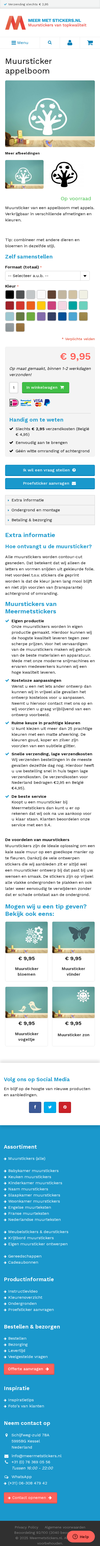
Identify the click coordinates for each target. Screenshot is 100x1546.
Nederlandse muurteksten (34, 1220)
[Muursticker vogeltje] (26, 1002)
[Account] (70, 42)
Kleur (10, 286)
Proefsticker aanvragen (47, 483)
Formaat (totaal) (22, 267)
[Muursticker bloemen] (26, 937)
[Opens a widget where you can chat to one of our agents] (81, 1537)
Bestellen (17, 1338)
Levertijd (16, 1351)
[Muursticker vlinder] (73, 937)
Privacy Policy (26, 1527)
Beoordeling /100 (50, 1532)
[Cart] (90, 42)
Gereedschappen (25, 1256)
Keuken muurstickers (29, 1177)
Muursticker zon (73, 1034)
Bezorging (18, 1344)
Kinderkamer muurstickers (35, 1183)
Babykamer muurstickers (33, 1171)
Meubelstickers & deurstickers (38, 1232)
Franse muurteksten (28, 1213)
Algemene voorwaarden (65, 1527)
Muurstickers (21, 1159)
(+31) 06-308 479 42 (27, 1483)
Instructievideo (23, 1291)
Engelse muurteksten (29, 1207)
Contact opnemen (29, 1497)
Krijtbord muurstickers (31, 1238)
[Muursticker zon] (73, 1002)
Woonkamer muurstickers (34, 1201)
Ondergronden (22, 1304)
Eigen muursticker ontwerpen (38, 1244)
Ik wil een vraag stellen (47, 470)
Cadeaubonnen (23, 1262)
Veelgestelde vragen (28, 1357)
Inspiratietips (21, 1400)
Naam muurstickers (28, 1189)
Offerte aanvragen (26, 1369)
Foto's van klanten (26, 1406)
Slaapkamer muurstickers (34, 1195)
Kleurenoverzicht (25, 1297)
